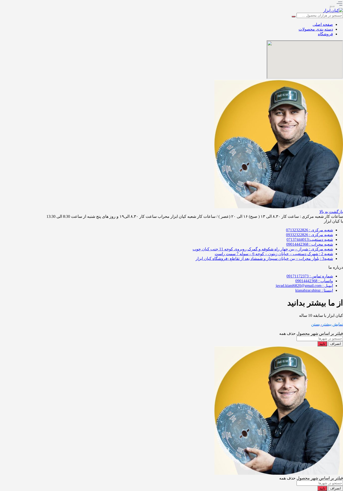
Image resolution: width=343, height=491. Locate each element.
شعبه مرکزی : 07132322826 (309, 230)
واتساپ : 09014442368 (314, 281)
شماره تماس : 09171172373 (310, 276)
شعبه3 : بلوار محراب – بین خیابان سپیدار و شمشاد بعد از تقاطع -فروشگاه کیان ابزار (264, 258)
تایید (322, 344)
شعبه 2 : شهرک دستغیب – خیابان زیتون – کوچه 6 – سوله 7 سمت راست (274, 254)
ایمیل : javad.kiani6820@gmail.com (304, 285)
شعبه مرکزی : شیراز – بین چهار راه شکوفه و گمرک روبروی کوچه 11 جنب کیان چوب (263, 249)
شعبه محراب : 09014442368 (309, 244)
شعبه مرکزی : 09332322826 (309, 235)
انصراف (335, 344)
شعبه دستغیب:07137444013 (310, 239)
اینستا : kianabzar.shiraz (314, 290)
